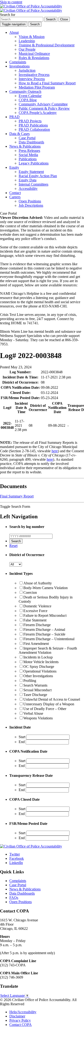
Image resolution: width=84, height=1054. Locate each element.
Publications (28, 159)
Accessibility (28, 189)
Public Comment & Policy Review (44, 108)
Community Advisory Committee (43, 104)
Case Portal (27, 138)
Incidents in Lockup (38, 657)
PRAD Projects (30, 121)
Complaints (17, 62)
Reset (13, 546)
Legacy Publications (34, 163)
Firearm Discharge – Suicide (44, 634)
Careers (15, 197)
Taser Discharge (35, 695)
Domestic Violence (37, 606)
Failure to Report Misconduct (44, 615)
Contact (15, 193)
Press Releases (29, 151)
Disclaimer (17, 1016)
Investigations (19, 66)
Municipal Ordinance (34, 54)
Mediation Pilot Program (37, 87)
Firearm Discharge (37, 625)
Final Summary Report (17, 496)
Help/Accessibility (22, 1012)
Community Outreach (25, 91)
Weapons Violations (38, 718)
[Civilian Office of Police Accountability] (31, 8)
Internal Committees (33, 184)
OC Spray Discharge (38, 667)
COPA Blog (28, 100)
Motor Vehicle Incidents (41, 662)
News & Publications (25, 146)
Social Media (28, 155)
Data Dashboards (31, 142)
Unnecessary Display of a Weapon (48, 704)
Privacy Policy (20, 1020)
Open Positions (30, 201)
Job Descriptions (31, 205)
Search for (7, 15)
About (14, 32)
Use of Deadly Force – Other (44, 709)
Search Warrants (35, 685)
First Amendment (36, 644)
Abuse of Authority (37, 583)
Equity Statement (31, 172)
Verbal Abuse (33, 713)
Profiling (29, 681)
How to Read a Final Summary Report (47, 83)
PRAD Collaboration (34, 129)
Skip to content (11, 2)
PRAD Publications (33, 125)
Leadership (27, 41)
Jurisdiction (27, 70)
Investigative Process (34, 75)
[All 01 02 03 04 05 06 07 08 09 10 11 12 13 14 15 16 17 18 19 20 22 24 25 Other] (15, 564)
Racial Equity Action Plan (38, 176)
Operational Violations (39, 671)
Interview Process (32, 79)
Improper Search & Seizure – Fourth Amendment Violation (48, 650)
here (55, 451)
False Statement (34, 620)
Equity (14, 167)
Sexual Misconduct (37, 690)
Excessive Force (35, 611)
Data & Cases (19, 134)
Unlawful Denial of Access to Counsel (51, 699)
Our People (27, 49)
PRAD (14, 117)
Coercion (30, 592)
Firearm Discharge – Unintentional (48, 639)
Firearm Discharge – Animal (44, 630)
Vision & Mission (32, 37)
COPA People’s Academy (38, 113)
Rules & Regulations (34, 58)
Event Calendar (30, 96)
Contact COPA (20, 1025)
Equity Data (27, 180)
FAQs (13, 898)
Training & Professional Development (46, 45)
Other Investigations (38, 676)
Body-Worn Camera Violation (45, 588)
